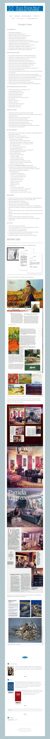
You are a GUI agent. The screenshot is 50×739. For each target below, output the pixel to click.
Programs (17, 16)
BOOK (13, 18)
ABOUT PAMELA (20, 18)
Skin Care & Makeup (26, 16)
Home (11, 16)
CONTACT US (36, 16)
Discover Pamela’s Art (32, 18)
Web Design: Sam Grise (25, 731)
